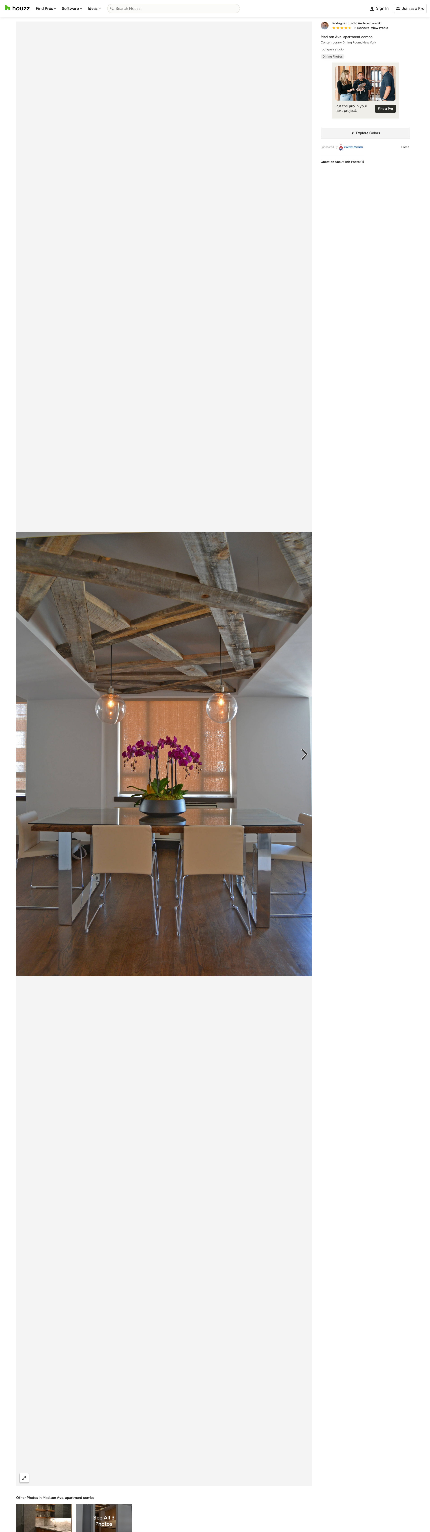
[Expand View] (24, 1477)
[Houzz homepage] (17, 8)
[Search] (111, 8)
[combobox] (173, 8)
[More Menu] (303, 1478)
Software (70, 8)
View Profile (379, 28)
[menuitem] (46, 8)
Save (178, 1478)
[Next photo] (304, 754)
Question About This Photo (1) (342, 162)
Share (155, 1478)
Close (405, 147)
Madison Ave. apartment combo (68, 1497)
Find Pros (44, 8)
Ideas (92, 8)
